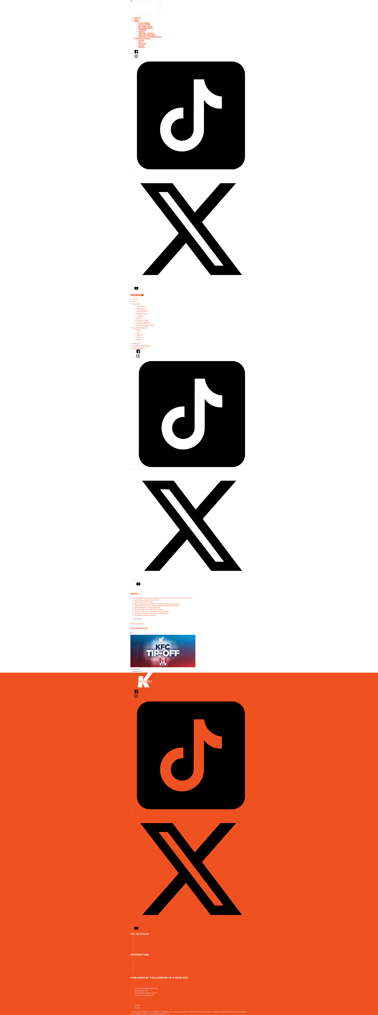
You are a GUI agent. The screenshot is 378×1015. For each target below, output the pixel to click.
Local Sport (144, 25)
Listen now (135, 295)
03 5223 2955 (145, 1008)
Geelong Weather (146, 35)
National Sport (145, 28)
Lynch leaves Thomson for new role (146, 600)
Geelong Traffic (146, 33)
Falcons (142, 44)
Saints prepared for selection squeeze (147, 607)
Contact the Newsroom (149, 37)
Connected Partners (142, 971)
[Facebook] (136, 53)
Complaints (138, 950)
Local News (144, 23)
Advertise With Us (141, 941)
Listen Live (136, 343)
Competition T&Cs (141, 961)
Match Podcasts (138, 348)
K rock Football (142, 38)
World (141, 32)
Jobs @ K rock (139, 943)
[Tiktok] (191, 171)
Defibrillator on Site (142, 973)
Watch (141, 47)
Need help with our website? (145, 948)
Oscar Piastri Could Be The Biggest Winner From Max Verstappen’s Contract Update (163, 598)
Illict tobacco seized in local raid (145, 615)
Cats (140, 42)
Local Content (139, 969)
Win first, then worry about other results (148, 609)
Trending (142, 30)
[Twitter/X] (191, 285)
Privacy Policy (139, 959)
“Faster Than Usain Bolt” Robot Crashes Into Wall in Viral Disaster (156, 605)
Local (141, 45)
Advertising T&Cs (140, 964)
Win (136, 20)
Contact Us (138, 938)
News (136, 21)
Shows (137, 18)
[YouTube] (136, 290)
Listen (141, 40)
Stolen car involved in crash (143, 602)
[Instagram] (136, 58)
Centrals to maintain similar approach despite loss (151, 613)
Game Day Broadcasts (141, 346)
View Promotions (138, 628)
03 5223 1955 (145, 1005)
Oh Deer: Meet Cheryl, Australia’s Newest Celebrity (151, 611)
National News (145, 26)
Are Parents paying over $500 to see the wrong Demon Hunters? (157, 604)
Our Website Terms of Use (144, 966)
